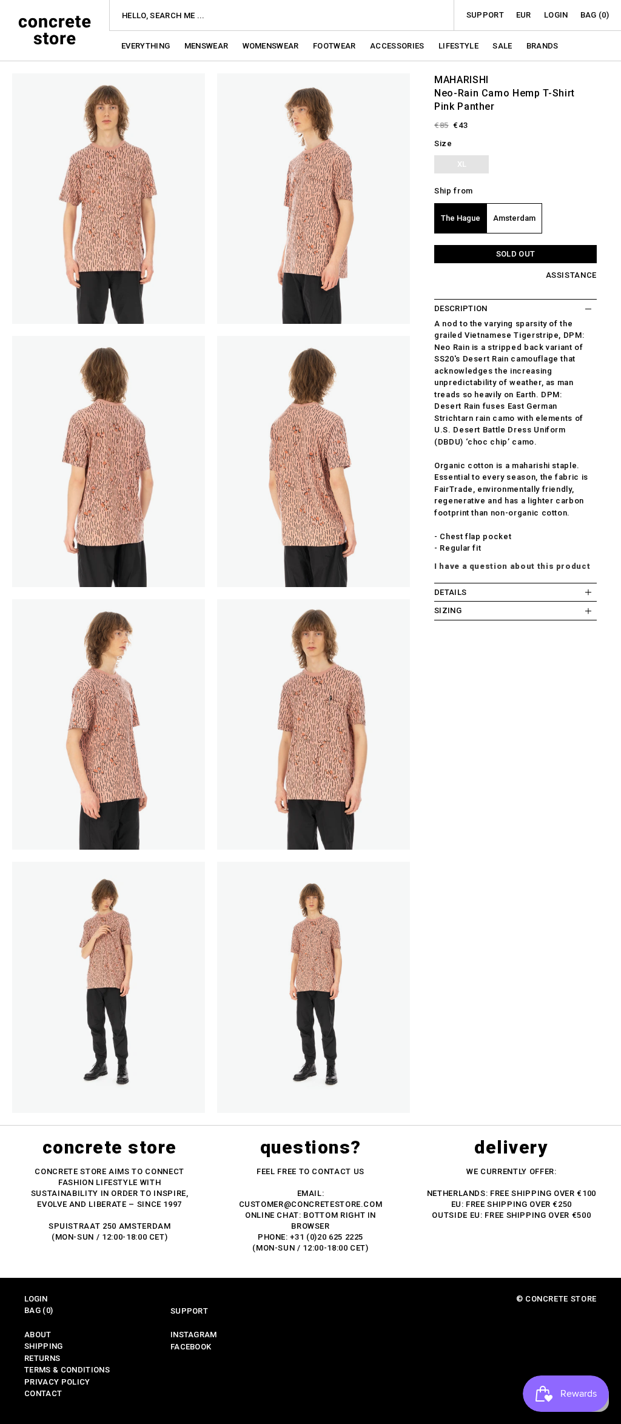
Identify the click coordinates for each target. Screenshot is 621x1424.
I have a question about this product (512, 566)
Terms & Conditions (67, 1369)
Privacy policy (57, 1381)
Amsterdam (514, 218)
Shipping (43, 1346)
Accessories (398, 45)
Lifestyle (459, 45)
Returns (42, 1358)
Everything (146, 45)
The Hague (460, 218)
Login (556, 14)
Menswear (207, 45)
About (38, 1334)
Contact (43, 1393)
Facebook (191, 1346)
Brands (542, 45)
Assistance (571, 275)
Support (485, 14)
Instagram (193, 1334)
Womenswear (272, 45)
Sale (503, 45)
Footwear (335, 45)
